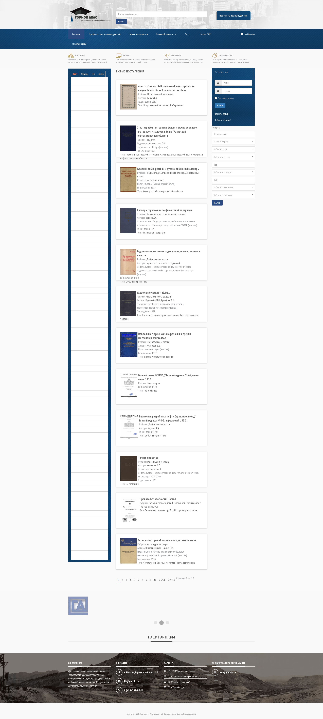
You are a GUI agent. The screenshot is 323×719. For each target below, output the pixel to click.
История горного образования (86, 336)
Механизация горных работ (85, 418)
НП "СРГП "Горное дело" (178, 671)
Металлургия (158, 356)
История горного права (83, 341)
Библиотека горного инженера (86, 94)
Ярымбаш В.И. (167, 300)
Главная (76, 34)
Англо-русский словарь (154, 191)
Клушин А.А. (153, 428)
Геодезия (147, 315)
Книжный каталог (165, 34)
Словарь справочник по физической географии (164, 210)
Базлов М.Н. (164, 263)
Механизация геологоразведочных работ (89, 411)
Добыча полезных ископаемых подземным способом (86, 258)
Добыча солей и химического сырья (89, 273)
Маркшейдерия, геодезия (84, 399)
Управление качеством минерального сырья (82, 525)
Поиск (121, 21)
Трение (169, 356)
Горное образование (81, 183)
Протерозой (142, 154)
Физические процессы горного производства (86, 533)
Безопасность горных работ (85, 82)
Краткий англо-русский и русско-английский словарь (168, 169)
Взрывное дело (79, 118)
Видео (188, 34)
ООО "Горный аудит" (176, 687)
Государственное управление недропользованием (86, 207)
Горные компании (79, 195)
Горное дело (77, 313)
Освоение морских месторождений (88, 456)
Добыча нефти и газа (82, 233)
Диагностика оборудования (85, 214)
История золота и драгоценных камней (87, 361)
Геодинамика (77, 130)
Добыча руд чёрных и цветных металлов (86, 266)
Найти (217, 202)
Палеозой (180, 154)
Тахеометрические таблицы (153, 292)
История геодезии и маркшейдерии (88, 318)
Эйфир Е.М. (168, 548)
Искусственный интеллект (160, 94)
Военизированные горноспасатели (88, 124)
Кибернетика (176, 105)
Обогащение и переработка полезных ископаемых (85, 436)
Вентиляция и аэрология (83, 113)
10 (155, 580)
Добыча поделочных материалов (88, 239)
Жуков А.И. (175, 263)
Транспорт (76, 519)
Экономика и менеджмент (84, 553)
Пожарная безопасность (83, 488)
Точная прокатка (148, 458)
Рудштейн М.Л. (153, 300)
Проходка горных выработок (86, 501)
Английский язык (175, 191)
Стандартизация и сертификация (87, 507)
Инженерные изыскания (83, 296)
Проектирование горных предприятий (83, 495)
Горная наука (77, 172)
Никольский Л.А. (154, 548)
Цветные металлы (166, 562)
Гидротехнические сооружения (86, 166)
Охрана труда (78, 469)
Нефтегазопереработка (83, 429)
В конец (171, 580)
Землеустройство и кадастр (85, 290)
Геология (75, 141)
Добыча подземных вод (83, 244)
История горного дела (82, 301)
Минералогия (77, 423)
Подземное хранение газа (84, 482)
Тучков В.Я (152, 98)
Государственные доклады (85, 178)
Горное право (78, 189)
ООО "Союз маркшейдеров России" (183, 676)
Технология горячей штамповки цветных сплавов (166, 540)
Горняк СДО (205, 34)
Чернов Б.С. (151, 263)
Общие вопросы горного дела (86, 442)
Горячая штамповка (185, 562)
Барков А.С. (151, 217)
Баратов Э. (156, 469)
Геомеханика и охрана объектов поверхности (87, 148)
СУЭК (73, 513)
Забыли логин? (222, 113)
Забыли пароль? (223, 119)
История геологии (80, 324)
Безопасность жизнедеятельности (88, 88)
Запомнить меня (226, 98)
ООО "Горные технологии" (179, 681)
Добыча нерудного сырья (84, 227)
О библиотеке (79, 43)
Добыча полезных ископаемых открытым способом (86, 251)
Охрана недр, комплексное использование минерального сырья (89, 462)
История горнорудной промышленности (82, 354)
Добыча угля (77, 284)
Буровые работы (79, 107)
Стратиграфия (167, 154)
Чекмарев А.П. (154, 465)
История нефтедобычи (82, 374)
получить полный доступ (233, 15)
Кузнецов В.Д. (154, 345)
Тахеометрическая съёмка (165, 315)
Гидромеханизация (80, 160)
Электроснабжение (81, 539)
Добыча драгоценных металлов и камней (88, 220)
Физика (147, 356)
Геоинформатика (79, 136)
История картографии (82, 368)
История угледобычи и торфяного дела (88, 380)
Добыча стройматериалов (84, 278)
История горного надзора (84, 330)
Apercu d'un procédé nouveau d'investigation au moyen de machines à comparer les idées (166, 88)
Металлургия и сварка (82, 404)
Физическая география (153, 232)
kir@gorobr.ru (250, 34)
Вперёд (162, 580)
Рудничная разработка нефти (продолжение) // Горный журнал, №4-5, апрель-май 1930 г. (167, 418)
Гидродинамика (79, 155)
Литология (154, 154)
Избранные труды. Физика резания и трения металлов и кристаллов (164, 336)
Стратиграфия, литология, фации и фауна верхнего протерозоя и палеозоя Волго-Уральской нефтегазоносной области (167, 132)
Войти (220, 105)
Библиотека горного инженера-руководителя (87, 100)
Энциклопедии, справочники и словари (86, 546)
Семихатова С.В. (157, 143)
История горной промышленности (88, 347)
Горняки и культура (80, 200)
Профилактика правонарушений (104, 34)
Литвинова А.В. (157, 180)
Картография (77, 387)
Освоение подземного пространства (82, 449)
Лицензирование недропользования (89, 393)
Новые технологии (138, 34)
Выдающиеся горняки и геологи (87, 307)
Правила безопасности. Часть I (158, 499)
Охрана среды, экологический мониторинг (86, 476)
